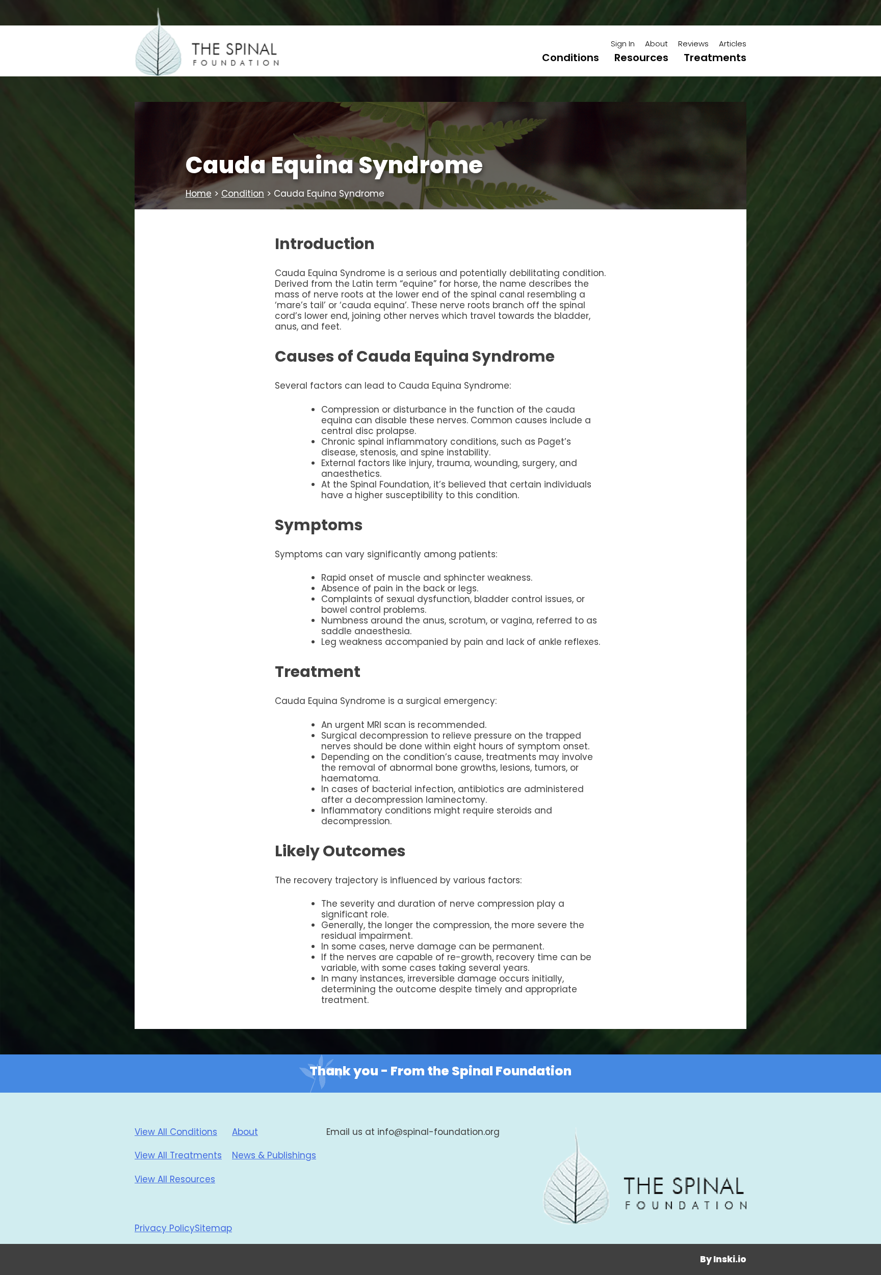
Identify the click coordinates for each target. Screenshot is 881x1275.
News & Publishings (274, 1155)
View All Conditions (176, 1132)
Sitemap (213, 1228)
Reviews (693, 43)
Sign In (623, 43)
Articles (732, 43)
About (656, 43)
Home (199, 193)
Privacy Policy (165, 1228)
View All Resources (175, 1179)
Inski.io (729, 1259)
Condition (242, 193)
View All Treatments (178, 1155)
